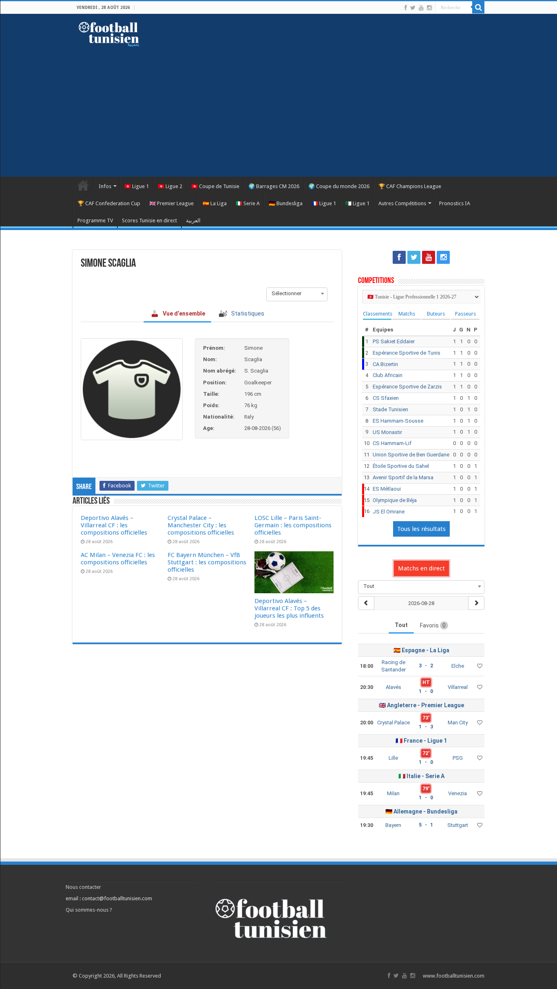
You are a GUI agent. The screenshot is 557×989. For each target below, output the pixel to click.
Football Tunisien (83, 185)
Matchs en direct (421, 568)
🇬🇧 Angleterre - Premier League (421, 705)
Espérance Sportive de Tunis (406, 353)
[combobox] (297, 293)
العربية (193, 220)
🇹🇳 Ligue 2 (170, 186)
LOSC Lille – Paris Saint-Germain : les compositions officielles (293, 525)
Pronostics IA (454, 203)
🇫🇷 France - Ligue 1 (421, 740)
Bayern (393, 825)
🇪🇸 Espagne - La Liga (421, 650)
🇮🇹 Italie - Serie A (421, 776)
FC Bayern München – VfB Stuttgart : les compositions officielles (207, 562)
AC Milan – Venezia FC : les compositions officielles (118, 558)
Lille (393, 758)
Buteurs (436, 314)
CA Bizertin (385, 364)
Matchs (406, 314)
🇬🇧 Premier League (171, 203)
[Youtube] (421, 8)
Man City (458, 722)
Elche (457, 666)
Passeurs (465, 314)
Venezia (457, 793)
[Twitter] (412, 8)
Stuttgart (457, 825)
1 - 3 (426, 727)
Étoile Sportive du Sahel (401, 466)
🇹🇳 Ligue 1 (136, 186)
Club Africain (387, 375)
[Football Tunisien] (109, 32)
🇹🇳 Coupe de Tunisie (215, 186)
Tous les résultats (421, 529)
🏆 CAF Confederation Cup (108, 203)
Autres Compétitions (402, 203)
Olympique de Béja (395, 500)
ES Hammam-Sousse (398, 421)
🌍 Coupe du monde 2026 (338, 186)
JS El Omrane (388, 512)
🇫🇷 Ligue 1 (324, 203)
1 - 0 (426, 691)
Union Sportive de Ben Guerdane (411, 455)
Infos (105, 186)
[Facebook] (406, 8)
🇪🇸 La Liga (215, 203)
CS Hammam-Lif (392, 443)
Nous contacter (83, 887)
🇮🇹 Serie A (248, 203)
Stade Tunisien (390, 409)
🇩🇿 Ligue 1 (357, 203)
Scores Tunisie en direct (149, 220)
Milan (393, 793)
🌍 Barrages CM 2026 (273, 186)
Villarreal (458, 687)
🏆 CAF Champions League (409, 186)
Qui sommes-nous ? (89, 910)
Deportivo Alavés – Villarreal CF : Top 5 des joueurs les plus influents (289, 608)
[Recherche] (478, 7)
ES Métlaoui (387, 489)
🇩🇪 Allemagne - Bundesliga (421, 811)
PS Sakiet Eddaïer (394, 341)
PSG (458, 758)
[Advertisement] (278, 107)
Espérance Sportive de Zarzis (407, 387)
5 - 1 (426, 825)
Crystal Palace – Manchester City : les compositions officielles (201, 525)
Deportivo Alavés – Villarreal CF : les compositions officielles (114, 525)
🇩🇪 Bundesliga (286, 203)
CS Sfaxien (386, 398)
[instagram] (429, 8)
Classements (377, 314)
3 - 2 (426, 666)
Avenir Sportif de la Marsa (403, 477)
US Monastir (387, 432)
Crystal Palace (393, 722)
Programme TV (95, 220)
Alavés (393, 687)
